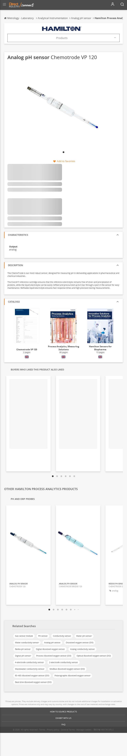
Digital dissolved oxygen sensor (50, 649)
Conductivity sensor (62, 636)
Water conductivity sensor (27, 642)
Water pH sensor (84, 636)
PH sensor (43, 636)
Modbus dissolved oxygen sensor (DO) (67, 669)
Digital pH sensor (23, 655)
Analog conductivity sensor (82, 649)
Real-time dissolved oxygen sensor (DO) (33, 682)
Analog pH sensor (52, 642)
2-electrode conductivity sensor (63, 662)
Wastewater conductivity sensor (29, 669)
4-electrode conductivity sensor (29, 662)
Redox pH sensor (23, 649)
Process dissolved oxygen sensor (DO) (53, 655)
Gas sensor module (24, 636)
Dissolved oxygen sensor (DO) (79, 642)
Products (62, 38)
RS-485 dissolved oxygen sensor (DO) (32, 675)
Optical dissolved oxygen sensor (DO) (94, 655)
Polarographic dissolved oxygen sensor (72, 675)
